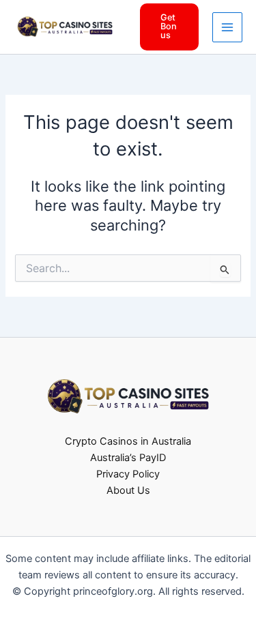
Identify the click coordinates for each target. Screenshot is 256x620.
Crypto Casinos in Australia (128, 441)
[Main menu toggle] (227, 27)
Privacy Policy (128, 474)
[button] (169, 26)
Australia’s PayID (128, 458)
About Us (128, 490)
